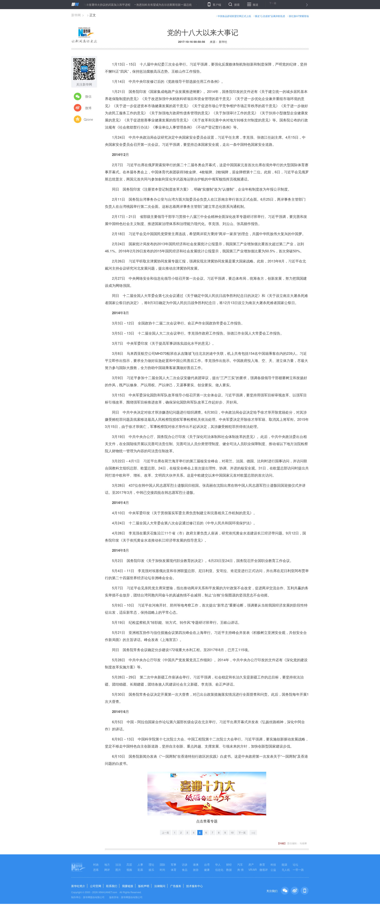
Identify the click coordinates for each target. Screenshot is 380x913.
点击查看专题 (207, 820)
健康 (207, 869)
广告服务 (175, 886)
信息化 (219, 869)
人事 (140, 864)
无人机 (286, 869)
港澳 (196, 864)
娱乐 (151, 869)
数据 (229, 869)
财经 (229, 864)
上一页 (165, 832)
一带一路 (298, 869)
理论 (151, 864)
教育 (262, 864)
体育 (173, 869)
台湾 (207, 864)
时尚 (162, 869)
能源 (284, 864)
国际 (162, 864)
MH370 (161, 353)
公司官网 (95, 886)
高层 (129, 864)
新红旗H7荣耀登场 (299, 16)
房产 (251, 864)
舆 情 (240, 869)
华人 (218, 864)
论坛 (295, 864)
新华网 (76, 15)
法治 (118, 864)
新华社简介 (78, 886)
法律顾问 (159, 886)
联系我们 (111, 886)
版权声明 (143, 886)
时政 (96, 864)
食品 (184, 869)
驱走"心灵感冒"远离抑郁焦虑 (270, 16)
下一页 (242, 832)
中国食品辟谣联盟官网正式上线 (234, 16)
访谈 (184, 864)
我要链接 (127, 886)
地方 (107, 864)
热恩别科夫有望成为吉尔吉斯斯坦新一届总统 (142, 5)
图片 (118, 869)
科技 (273, 864)
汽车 (240, 864)
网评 (107, 869)
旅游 (196, 869)
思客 (96, 869)
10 (232, 832)
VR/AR (252, 869)
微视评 (263, 869)
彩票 (140, 869)
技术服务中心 (194, 886)
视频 (129, 869)
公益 (273, 869)
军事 (173, 864)
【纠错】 (282, 843)
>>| (253, 832)
